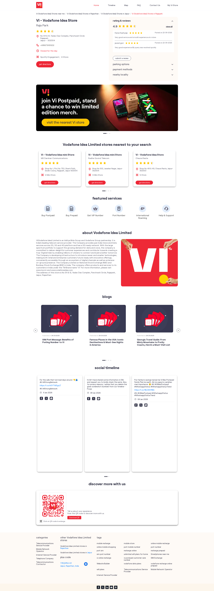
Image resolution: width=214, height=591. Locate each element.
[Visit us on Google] (98, 587)
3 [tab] (110, 133)
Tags (99, 537)
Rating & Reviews (122, 20)
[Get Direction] (86, 565)
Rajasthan (64, 548)
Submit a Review (121, 58)
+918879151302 (47, 45)
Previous (36, 330)
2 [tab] (108, 133)
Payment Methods (122, 69)
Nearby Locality (120, 74)
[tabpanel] (107, 108)
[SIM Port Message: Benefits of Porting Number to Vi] (60, 318)
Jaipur (89, 552)
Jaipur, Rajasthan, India (69, 566)
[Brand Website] (116, 587)
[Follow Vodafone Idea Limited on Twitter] (103, 587)
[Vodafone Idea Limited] (39, 5)
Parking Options (121, 64)
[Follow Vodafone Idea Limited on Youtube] (111, 587)
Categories (42, 537)
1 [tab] (103, 133)
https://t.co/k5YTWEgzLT (50, 385)
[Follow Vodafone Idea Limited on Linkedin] (107, 587)
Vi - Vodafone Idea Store (150, 154)
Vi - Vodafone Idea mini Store (57, 154)
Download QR (74, 518)
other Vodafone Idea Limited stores (75, 539)
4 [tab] (111, 191)
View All (169, 26)
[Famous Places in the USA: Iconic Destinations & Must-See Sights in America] (107, 318)
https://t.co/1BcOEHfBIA (144, 390)
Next (178, 330)
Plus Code (65, 557)
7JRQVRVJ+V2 (66, 563)
